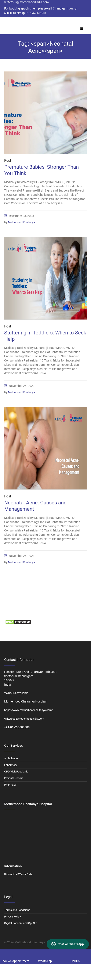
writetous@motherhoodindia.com (24, 718)
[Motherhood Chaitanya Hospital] (5, 22)
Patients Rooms (13, 778)
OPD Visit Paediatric (16, 771)
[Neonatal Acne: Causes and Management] (45, 448)
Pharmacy (10, 784)
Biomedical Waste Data (19, 613)
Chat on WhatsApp (71, 944)
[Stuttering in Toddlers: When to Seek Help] (45, 278)
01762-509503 (37, 13)
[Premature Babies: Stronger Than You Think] (45, 112)
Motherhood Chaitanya (21, 222)
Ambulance (11, 758)
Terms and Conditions (17, 910)
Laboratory (10, 765)
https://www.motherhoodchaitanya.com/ (28, 710)
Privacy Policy (12, 916)
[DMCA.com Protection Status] (18, 621)
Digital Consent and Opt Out (20, 923)
